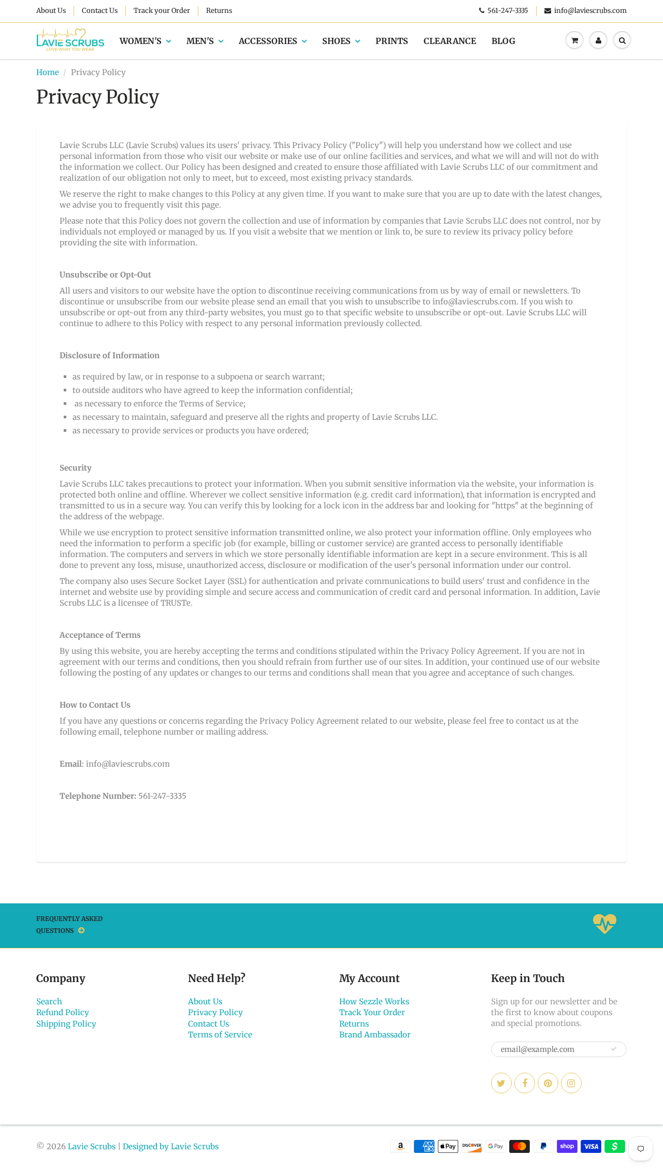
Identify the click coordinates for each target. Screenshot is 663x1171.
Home (47, 72)
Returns (219, 10)
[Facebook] (524, 1083)
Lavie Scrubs (92, 1146)
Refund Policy (62, 1012)
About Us (51, 10)
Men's (200, 41)
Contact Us (100, 10)
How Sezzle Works (374, 1001)
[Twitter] (501, 1083)
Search (49, 1001)
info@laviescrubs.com (590, 10)
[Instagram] (571, 1083)
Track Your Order (372, 1012)
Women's (141, 41)
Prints (392, 41)
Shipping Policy (66, 1024)
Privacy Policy (215, 1012)
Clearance (450, 41)
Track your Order (162, 10)
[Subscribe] (613, 1049)
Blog (503, 41)
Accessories (268, 41)
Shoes (336, 41)
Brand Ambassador (375, 1035)
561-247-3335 (507, 10)
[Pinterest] (548, 1083)
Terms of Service (220, 1035)
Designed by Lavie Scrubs (171, 1146)
